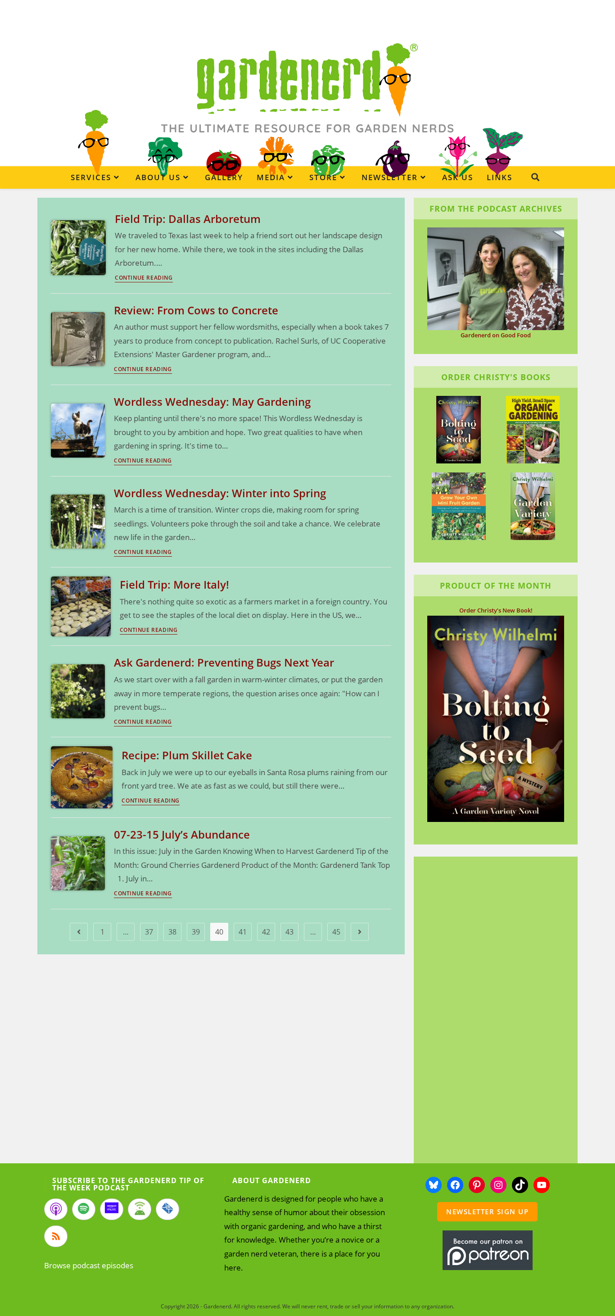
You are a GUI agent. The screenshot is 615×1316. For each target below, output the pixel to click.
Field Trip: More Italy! (174, 584)
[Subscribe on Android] (139, 1209)
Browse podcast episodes (88, 1265)
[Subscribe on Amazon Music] (111, 1209)
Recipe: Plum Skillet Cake (187, 755)
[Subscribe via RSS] (56, 1236)
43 (289, 932)
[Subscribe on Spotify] (83, 1209)
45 (336, 932)
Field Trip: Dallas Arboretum (188, 218)
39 (196, 932)
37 (149, 932)
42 (266, 932)
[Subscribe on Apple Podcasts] (56, 1209)
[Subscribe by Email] (167, 1209)
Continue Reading (144, 278)
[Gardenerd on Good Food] (495, 278)
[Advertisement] (491, 1011)
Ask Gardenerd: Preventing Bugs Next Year (224, 662)
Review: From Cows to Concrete (196, 310)
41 (243, 932)
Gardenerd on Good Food (496, 335)
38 (172, 932)
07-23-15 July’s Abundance (182, 834)
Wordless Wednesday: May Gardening (212, 401)
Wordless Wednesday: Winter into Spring (220, 493)
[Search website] (535, 177)
